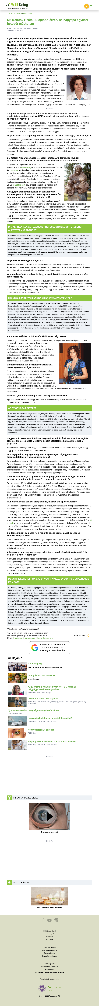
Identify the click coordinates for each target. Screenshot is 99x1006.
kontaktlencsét (19, 185)
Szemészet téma (29, 638)
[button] (43, 921)
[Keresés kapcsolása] (86, 6)
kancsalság (26, 167)
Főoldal (9, 13)
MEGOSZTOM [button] (79, 635)
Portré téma (17, 638)
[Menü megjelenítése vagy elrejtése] (91, 6)
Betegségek (18, 13)
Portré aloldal (27, 13)
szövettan (14, 170)
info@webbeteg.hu (52, 979)
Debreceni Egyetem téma (44, 638)
